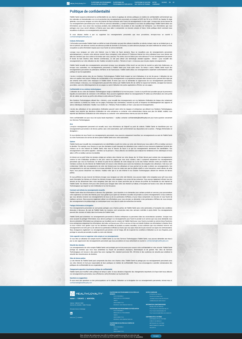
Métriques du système (157, 323)
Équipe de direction (156, 296)
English (72, 317)
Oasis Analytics (119, 302)
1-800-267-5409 (79, 303)
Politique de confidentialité (159, 308)
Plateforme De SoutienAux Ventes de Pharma (142, 3)
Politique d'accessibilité (158, 311)
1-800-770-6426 (86, 305)
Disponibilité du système (158, 319)
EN (170, 2)
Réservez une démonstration (123, 304)
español (80, 317)
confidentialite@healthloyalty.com (81, 37)
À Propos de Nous (155, 294)
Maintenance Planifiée (157, 325)
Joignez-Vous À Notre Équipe (159, 298)
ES (173, 2)
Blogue (164, 2)
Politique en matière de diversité (160, 313)
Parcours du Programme (122, 298)
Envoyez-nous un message (77, 309)
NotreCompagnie (156, 3)
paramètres (139, 337)
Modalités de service (156, 306)
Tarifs (116, 300)
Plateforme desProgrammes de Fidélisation (122, 3)
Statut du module (156, 321)
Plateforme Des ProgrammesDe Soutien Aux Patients (101, 3)
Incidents (153, 327)
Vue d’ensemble (118, 296)
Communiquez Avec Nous (158, 300)
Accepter (156, 336)
